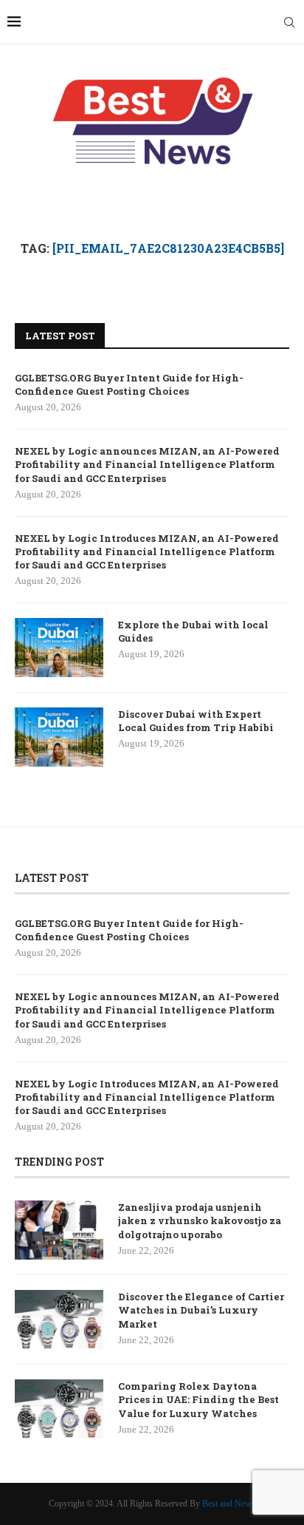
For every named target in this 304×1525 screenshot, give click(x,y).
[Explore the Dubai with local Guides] (59, 647)
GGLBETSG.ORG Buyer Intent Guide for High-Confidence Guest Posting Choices (129, 384)
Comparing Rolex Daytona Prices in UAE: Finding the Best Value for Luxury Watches (198, 1399)
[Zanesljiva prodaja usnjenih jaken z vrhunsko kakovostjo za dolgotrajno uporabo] (59, 1230)
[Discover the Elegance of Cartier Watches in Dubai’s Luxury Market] (59, 1319)
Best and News (228, 1503)
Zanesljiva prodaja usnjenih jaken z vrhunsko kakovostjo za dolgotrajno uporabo (199, 1220)
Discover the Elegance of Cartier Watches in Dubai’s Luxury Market (201, 1310)
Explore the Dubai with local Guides (193, 631)
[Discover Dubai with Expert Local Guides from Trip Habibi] (59, 737)
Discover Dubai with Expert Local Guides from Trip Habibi (196, 720)
